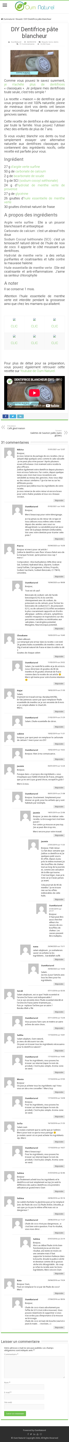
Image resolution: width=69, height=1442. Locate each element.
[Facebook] (28, 1434)
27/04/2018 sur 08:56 (56, 1299)
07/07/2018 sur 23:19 (56, 1239)
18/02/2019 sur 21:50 (56, 690)
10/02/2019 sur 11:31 (56, 734)
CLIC (14, 326)
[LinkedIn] (34, 1434)
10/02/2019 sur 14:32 (56, 750)
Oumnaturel (8, 19)
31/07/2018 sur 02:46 (56, 1173)
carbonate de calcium (30, 171)
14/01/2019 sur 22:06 (56, 813)
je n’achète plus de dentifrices (34, 84)
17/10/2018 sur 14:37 (56, 1148)
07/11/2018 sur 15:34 (56, 1018)
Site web (8, 1402)
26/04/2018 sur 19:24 (56, 1280)
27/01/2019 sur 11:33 (56, 845)
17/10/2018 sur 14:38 (56, 1098)
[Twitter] (31, 1434)
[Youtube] (37, 1434)
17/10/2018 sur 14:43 (56, 1057)
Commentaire (11, 1354)
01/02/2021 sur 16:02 (56, 506)
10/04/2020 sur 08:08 (56, 582)
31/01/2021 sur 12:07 (56, 449)
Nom (7, 1382)
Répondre (59, 500)
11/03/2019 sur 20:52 (56, 662)
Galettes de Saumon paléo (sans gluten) (46, 433)
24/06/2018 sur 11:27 (56, 1220)
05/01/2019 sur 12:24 (56, 766)
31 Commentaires (27, 44)
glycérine (21, 194)
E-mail (7, 1392)
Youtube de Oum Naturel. (38, 371)
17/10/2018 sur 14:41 (56, 1035)
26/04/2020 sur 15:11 (56, 946)
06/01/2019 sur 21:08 (56, 794)
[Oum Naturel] (34, 6)
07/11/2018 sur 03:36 (56, 991)
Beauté (19, 19)
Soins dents (53, 42)
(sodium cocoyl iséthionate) (38, 181)
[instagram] (40, 1434)
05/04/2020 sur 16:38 (56, 546)
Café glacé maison (16, 427)
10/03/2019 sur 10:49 (56, 635)
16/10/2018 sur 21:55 (56, 1123)
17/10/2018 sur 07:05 (56, 1079)
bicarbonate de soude (29, 176)
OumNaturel (16, 42)
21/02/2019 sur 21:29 (56, 717)
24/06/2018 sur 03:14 (56, 1198)
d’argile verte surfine (25, 167)
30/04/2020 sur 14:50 (56, 969)
